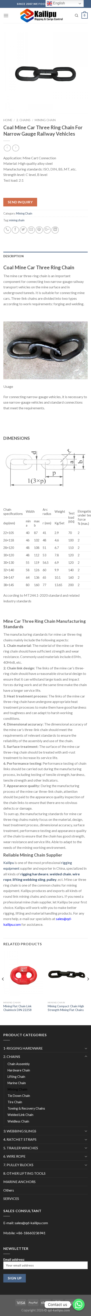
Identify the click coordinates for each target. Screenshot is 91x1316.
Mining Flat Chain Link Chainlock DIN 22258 (17, 1008)
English (58, 3)
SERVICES (11, 1198)
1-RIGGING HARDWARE (23, 1048)
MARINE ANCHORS (19, 1181)
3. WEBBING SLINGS (19, 1131)
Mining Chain (45, 120)
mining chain (17, 220)
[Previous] (3, 988)
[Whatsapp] (79, 1305)
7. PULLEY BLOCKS (18, 1165)
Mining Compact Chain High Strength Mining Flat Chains (66, 1008)
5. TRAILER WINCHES (20, 1148)
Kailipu (8, 862)
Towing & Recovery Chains (26, 1108)
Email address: (14, 1259)
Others (8, 1190)
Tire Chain (15, 1102)
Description (13, 256)
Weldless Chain (18, 1121)
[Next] (88, 988)
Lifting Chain (16, 1076)
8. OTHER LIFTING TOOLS (24, 1173)
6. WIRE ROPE (14, 1156)
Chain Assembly (19, 1064)
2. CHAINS (23, 120)
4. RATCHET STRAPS (19, 1139)
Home (7, 120)
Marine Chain (17, 1083)
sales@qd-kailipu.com (31, 1223)
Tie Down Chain (19, 1096)
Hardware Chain (19, 1070)
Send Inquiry (20, 202)
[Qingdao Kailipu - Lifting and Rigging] (42, 15)
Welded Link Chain (20, 1115)
